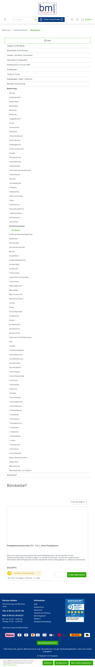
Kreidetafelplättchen (17, 260)
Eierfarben (13, 132)
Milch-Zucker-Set (16, 294)
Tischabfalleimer (15, 410)
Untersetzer (14, 449)
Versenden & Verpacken (17, 60)
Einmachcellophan (16, 136)
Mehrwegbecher (15, 286)
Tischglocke (14, 427)
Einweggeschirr (15, 144)
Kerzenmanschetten (17, 247)
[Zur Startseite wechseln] (47, 8)
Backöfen (13, 110)
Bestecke (13, 114)
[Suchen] (35, 19)
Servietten (13, 380)
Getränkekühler (15, 183)
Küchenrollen (14, 264)
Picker (11, 307)
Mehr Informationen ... (10, 665)
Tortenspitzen (14, 445)
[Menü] (5, 19)
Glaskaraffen (14, 192)
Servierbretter (15, 363)
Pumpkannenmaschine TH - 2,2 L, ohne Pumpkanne (32, 545)
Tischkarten (13, 432)
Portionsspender (15, 312)
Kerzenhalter (14, 243)
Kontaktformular (22, 628)
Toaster (12, 440)
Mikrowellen (13, 290)
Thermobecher (15, 397)
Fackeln (12, 153)
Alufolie (12, 93)
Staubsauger (14, 385)
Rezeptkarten (14, 329)
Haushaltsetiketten (16, 209)
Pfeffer (12, 303)
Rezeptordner (14, 333)
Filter (48, 41)
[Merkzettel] (72, 19)
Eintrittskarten (14, 140)
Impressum (38, 610)
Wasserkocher (14, 466)
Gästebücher (14, 205)
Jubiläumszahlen (15, 213)
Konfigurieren (61, 663)
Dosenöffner (14, 127)
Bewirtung (12, 88)
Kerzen (12, 251)
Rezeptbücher (15, 324)
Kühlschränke (14, 273)
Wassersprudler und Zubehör (20, 470)
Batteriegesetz (40, 616)
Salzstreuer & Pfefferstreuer (20, 337)
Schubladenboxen (16, 359)
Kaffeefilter (13, 222)
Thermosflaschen (16, 402)
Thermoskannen (15, 406)
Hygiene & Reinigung (15, 46)
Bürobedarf (16, 230)
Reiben (12, 320)
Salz (11, 342)
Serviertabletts (15, 367)
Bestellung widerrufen (47, 643)
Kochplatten (14, 256)
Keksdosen (13, 239)
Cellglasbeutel (14, 119)
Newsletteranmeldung (42, 622)
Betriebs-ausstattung (16, 84)
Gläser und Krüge (16, 196)
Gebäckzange (14, 166)
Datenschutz (39, 607)
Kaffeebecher (14, 217)
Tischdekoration (15, 423)
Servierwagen (14, 372)
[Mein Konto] (77, 19)
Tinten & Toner (13, 74)
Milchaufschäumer (16, 299)
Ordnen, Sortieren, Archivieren (20, 55)
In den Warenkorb (77, 575)
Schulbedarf (12, 69)
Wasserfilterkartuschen (18, 458)
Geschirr (12, 179)
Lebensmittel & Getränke (19, 277)
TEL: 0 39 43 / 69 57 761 (13, 611)
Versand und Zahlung (42, 613)
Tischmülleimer (15, 436)
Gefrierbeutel (14, 175)
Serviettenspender (16, 376)
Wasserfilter (14, 462)
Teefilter (12, 393)
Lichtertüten (14, 282)
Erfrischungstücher (16, 149)
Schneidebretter (15, 354)
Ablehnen (48, 663)
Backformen (14, 102)
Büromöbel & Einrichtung (17, 50)
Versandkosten (47, 649)
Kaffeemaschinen (17, 226)
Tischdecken (14, 419)
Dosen (11, 123)
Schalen (12, 346)
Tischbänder (14, 415)
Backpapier (13, 106)
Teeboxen (13, 389)
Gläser (11, 200)
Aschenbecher (15, 97)
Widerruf (37, 619)
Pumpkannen (14, 316)
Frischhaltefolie (15, 162)
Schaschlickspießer (16, 350)
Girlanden (13, 187)
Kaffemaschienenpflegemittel (20, 234)
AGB (35, 604)
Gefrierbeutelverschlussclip (20, 170)
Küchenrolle (13, 269)
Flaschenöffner (15, 157)
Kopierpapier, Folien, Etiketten (19, 79)
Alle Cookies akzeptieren (81, 663)
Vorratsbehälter (15, 453)
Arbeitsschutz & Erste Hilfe (18, 65)
